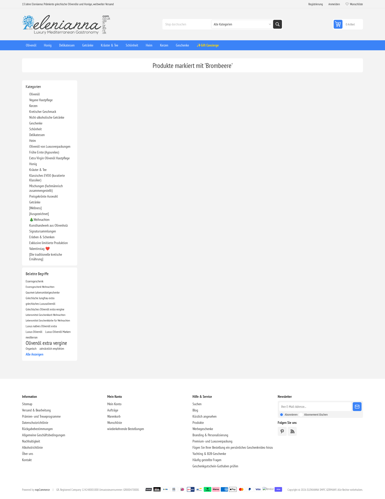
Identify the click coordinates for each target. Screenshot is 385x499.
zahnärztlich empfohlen (52, 348)
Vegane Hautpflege (41, 100)
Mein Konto (114, 404)
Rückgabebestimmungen (37, 428)
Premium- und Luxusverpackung (212, 441)
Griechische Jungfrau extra (40, 298)
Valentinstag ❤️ (39, 248)
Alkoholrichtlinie (32, 447)
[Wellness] (35, 208)
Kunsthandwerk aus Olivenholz (48, 225)
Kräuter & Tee (38, 169)
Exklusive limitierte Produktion (48, 242)
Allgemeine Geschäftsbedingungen (43, 435)
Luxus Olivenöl (34, 332)
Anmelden (334, 4)
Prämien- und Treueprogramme (41, 416)
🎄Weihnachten (39, 219)
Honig (33, 164)
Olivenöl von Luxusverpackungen (49, 146)
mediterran (31, 337)
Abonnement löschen (316, 414)
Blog (195, 410)
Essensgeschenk (34, 281)
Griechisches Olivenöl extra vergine (45, 309)
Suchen (277, 24)
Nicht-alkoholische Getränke (46, 117)
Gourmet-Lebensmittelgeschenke (43, 292)
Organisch (31, 348)
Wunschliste (114, 422)
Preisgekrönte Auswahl (43, 196)
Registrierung (315, 4)
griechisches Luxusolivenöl (40, 304)
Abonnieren (291, 414)
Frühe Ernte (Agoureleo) (44, 152)
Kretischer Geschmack (42, 111)
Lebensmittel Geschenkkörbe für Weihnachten (48, 320)
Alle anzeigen (34, 354)
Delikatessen (37, 134)
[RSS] (292, 431)
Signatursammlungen (42, 231)
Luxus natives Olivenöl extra (41, 326)
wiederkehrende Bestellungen (125, 428)
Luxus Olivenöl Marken (58, 332)
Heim (32, 140)
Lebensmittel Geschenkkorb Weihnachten (45, 315)
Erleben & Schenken (42, 237)
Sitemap (27, 404)
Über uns (27, 453)
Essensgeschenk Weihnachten (40, 287)
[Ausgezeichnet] (39, 213)
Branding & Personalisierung (210, 435)
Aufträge (112, 410)
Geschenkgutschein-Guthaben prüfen (215, 466)
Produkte (198, 422)
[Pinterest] (282, 431)
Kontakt (27, 460)
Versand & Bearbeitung (36, 410)
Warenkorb (114, 416)
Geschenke (35, 123)
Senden (357, 406)
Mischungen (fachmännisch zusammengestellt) (46, 188)
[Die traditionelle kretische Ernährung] (45, 256)
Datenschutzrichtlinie (35, 422)
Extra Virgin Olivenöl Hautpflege (49, 158)
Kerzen (33, 105)
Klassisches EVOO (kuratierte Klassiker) (47, 177)
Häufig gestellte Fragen (206, 460)
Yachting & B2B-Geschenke (209, 453)
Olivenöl (34, 94)
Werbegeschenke (202, 428)
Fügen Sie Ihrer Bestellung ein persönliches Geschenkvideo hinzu (232, 447)
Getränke (34, 202)
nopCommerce (42, 490)
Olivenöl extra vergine (46, 343)
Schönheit (35, 129)
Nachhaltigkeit (31, 441)
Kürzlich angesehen (204, 416)
